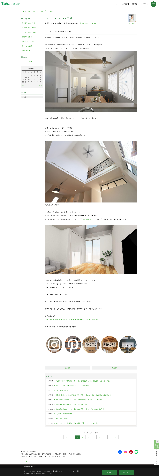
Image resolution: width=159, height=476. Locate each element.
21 (37, 79)
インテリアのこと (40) (29, 27)
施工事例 (125, 4)
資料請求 (135, 4)
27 (34, 81)
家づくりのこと (85, 23)
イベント (115, 4)
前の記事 (67, 368)
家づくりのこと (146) (28, 23)
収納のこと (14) (27, 37)
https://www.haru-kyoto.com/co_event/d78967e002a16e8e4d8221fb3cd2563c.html (72, 319)
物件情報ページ (88, 219)
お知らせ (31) (26, 50)
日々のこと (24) (27, 61)
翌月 (40, 86)
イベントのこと (97, 23)
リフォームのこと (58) (29, 32)
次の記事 (114, 368)
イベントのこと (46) (28, 41)
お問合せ (144, 4)
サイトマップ (26, 461)
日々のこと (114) (27, 46)
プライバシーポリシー (67, 471)
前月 (23, 86)
